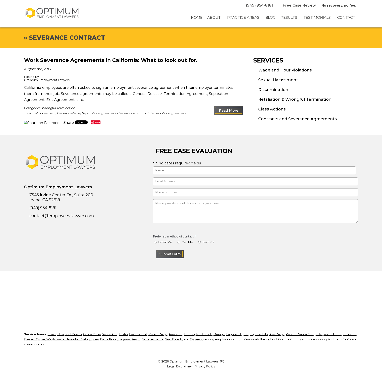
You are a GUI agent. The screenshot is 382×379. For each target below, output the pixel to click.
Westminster (56, 339)
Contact (346, 17)
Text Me (208, 242)
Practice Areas (243, 17)
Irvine (52, 334)
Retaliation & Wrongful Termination (294, 99)
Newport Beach (69, 334)
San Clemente (153, 339)
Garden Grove (34, 339)
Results (289, 17)
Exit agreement (44, 113)
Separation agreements (100, 113)
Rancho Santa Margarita (304, 334)
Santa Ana (109, 334)
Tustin (123, 334)
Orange (219, 334)
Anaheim (175, 334)
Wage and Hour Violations (285, 70)
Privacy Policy (205, 366)
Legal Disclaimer (179, 366)
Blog (270, 17)
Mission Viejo (157, 334)
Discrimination (273, 89)
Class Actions (272, 109)
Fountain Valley (78, 339)
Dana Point (108, 339)
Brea (95, 339)
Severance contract (134, 113)
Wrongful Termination (58, 108)
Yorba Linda (332, 334)
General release (69, 113)
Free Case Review (299, 5)
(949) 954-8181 (259, 5)
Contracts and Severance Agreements (297, 118)
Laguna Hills (259, 334)
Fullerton (350, 334)
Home (197, 17)
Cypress (196, 339)
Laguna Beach (129, 339)
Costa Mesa (92, 334)
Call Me (187, 242)
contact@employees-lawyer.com (61, 215)
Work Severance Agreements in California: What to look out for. (111, 60)
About (214, 17)
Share (68, 122)
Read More (228, 110)
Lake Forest (138, 334)
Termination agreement (168, 113)
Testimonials (317, 17)
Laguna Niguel (237, 334)
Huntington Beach (198, 334)
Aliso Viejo (276, 334)
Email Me (165, 242)
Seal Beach (173, 339)
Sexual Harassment (278, 79)
